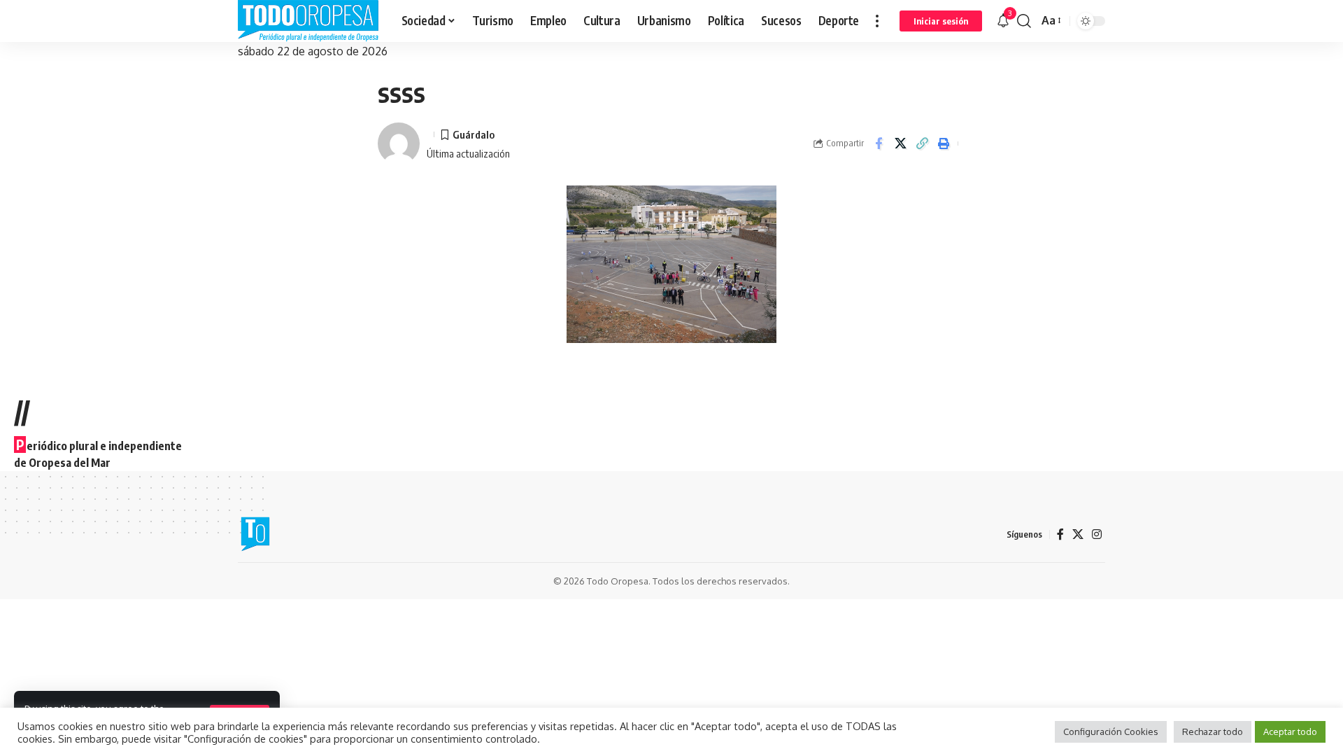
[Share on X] (900, 143)
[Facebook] (1060, 534)
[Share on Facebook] (878, 143)
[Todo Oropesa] (308, 21)
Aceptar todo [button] (1290, 731)
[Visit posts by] (399, 143)
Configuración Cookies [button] (1110, 731)
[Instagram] (1096, 534)
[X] (1078, 534)
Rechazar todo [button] (1212, 731)
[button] (877, 21)
